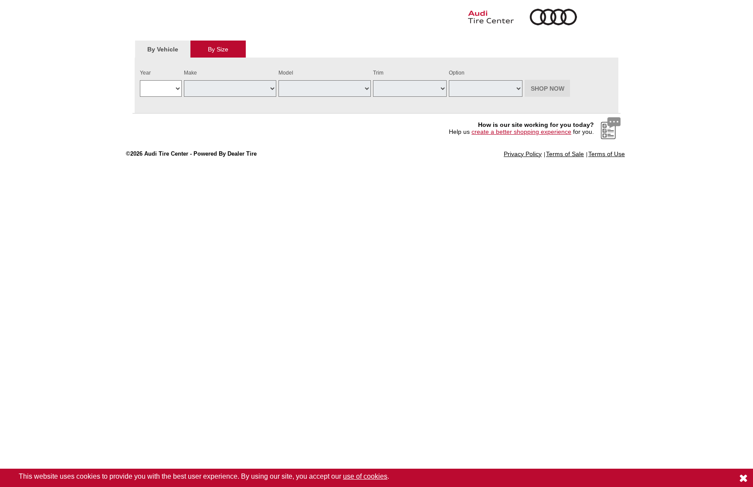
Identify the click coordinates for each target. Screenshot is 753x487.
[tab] (162, 49)
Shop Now (547, 88)
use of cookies (365, 476)
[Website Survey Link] (611, 128)
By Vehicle (162, 49)
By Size (218, 49)
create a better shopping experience (521, 131)
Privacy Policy (523, 153)
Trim (378, 73)
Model (285, 73)
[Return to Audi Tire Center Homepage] (459, 17)
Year (145, 73)
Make (190, 73)
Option (457, 73)
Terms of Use (606, 153)
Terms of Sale (565, 153)
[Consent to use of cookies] (743, 478)
